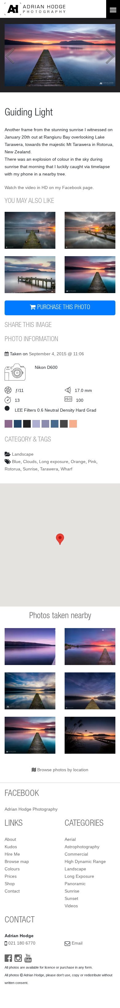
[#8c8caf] (45, 424)
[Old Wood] (90, 274)
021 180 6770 (21, 943)
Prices (11, 876)
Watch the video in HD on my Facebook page (49, 187)
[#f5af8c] (73, 424)
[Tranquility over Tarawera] (30, 690)
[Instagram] (18, 959)
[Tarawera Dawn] (90, 735)
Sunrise (30, 468)
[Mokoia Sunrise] (90, 230)
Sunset (71, 898)
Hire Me (12, 854)
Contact (12, 891)
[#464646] (64, 424)
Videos (71, 905)
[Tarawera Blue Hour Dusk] (30, 646)
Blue (16, 461)
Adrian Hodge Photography (31, 809)
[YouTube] (28, 959)
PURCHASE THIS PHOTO (63, 308)
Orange (78, 461)
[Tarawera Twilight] (90, 646)
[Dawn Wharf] (90, 690)
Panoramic (75, 883)
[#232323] (27, 424)
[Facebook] (8, 959)
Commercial (76, 854)
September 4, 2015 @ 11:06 (56, 353)
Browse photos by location (62, 769)
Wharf (66, 468)
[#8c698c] (8, 424)
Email (77, 943)
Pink (92, 461)
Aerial (70, 839)
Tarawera (49, 468)
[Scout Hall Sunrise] (30, 274)
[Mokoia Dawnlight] (30, 230)
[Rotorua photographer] (35, 8)
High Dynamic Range (85, 861)
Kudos (11, 846)
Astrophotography (82, 846)
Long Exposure (79, 876)
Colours (12, 868)
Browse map (17, 861)
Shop (10, 883)
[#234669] (18, 424)
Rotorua (12, 468)
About (10, 839)
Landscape (23, 454)
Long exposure (53, 461)
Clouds (30, 461)
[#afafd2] (36, 424)
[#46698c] (54, 424)
